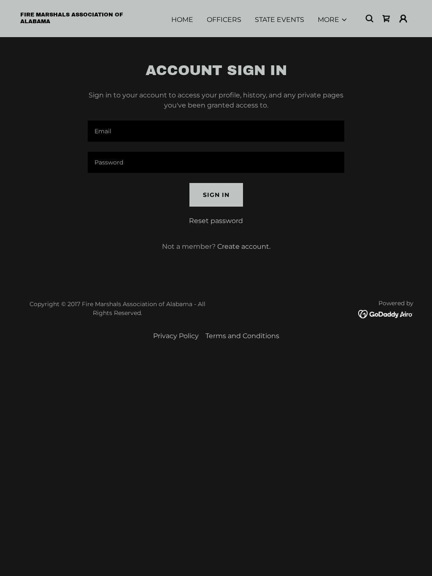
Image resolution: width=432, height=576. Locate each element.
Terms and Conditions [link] (242, 336)
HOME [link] (182, 20)
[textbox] (216, 131)
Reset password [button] (216, 221)
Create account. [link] (243, 246)
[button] (333, 20)
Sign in (216, 195)
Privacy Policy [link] (176, 336)
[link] (75, 21)
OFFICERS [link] (224, 20)
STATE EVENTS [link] (279, 20)
